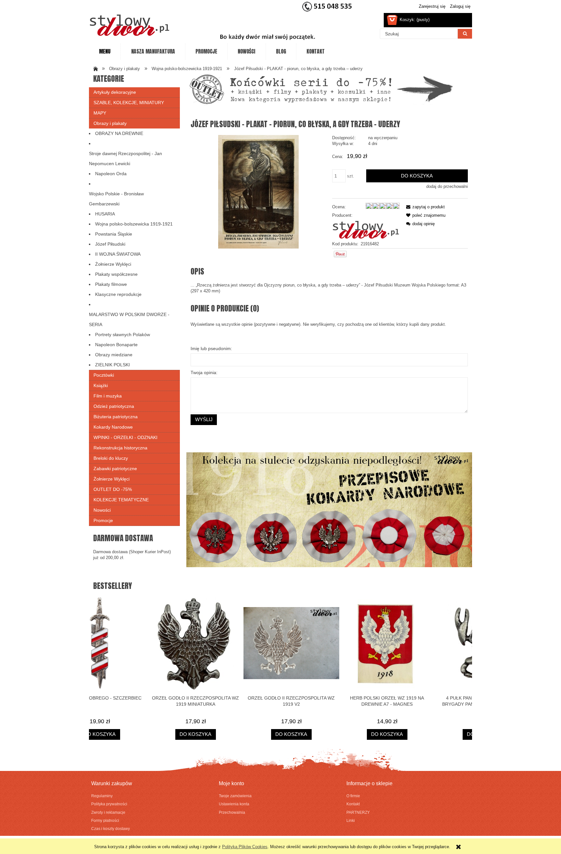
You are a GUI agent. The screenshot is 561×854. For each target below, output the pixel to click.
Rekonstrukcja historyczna (120, 447)
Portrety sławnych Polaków (122, 334)
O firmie (353, 796)
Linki (350, 820)
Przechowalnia (232, 812)
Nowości (102, 510)
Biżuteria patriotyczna (116, 416)
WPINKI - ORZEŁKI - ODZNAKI (125, 437)
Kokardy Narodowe (113, 427)
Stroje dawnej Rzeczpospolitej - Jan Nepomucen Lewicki (125, 158)
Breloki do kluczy (111, 458)
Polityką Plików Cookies (245, 846)
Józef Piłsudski (110, 244)
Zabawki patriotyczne (115, 468)
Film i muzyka (108, 395)
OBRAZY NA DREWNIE (119, 133)
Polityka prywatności (109, 804)
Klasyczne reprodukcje (118, 294)
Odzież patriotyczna (114, 406)
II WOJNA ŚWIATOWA (118, 254)
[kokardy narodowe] (329, 509)
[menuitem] (104, 51)
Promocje (103, 520)
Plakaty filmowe (111, 284)
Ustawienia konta (234, 804)
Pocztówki (104, 375)
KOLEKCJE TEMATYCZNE (121, 499)
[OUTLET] (321, 88)
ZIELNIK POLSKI (112, 364)
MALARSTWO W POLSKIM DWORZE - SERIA (129, 319)
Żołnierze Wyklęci (113, 264)
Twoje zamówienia (235, 796)
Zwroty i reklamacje (108, 812)
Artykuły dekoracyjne (115, 92)
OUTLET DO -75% (113, 489)
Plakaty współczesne (116, 274)
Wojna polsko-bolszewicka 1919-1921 (134, 223)
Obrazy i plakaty (110, 123)
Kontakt (353, 804)
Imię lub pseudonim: (211, 348)
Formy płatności (105, 820)
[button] (424, 206)
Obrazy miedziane (113, 354)
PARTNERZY (358, 812)
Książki (101, 385)
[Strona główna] (129, 25)
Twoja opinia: (204, 372)
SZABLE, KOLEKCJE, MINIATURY (129, 102)
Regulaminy (102, 796)
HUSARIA (105, 213)
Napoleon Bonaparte (116, 344)
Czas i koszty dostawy (110, 828)
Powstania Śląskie (113, 234)
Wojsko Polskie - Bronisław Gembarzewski (116, 198)
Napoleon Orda (111, 173)
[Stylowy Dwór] (366, 229)
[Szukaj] (465, 34)
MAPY (100, 113)
